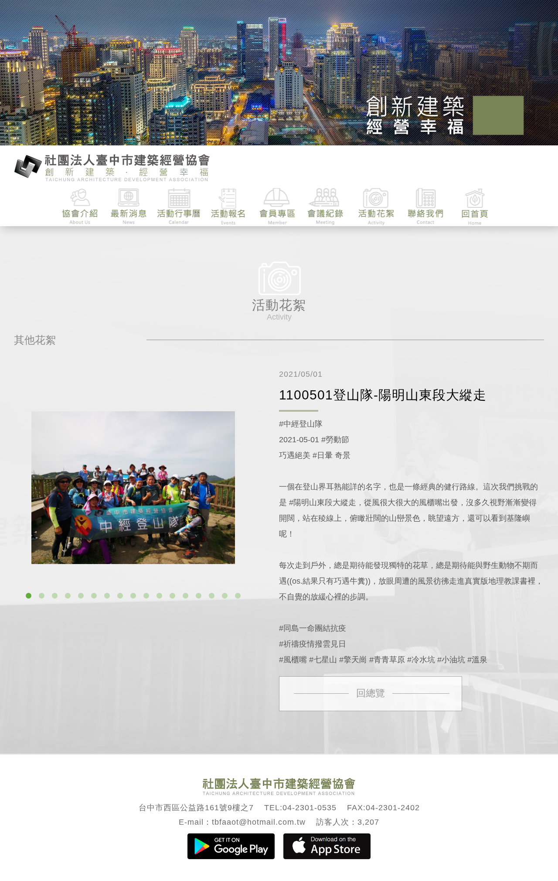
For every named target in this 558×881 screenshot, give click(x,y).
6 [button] (94, 596)
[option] (133, 487)
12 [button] (172, 596)
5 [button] (81, 596)
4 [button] (68, 596)
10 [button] (146, 596)
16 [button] (225, 596)
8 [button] (120, 596)
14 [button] (198, 596)
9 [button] (133, 596)
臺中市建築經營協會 (112, 167)
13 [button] (185, 596)
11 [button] (159, 596)
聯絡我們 (425, 206)
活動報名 (228, 206)
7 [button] (107, 596)
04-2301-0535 (309, 807)
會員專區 (277, 206)
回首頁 (474, 206)
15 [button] (212, 596)
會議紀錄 (326, 206)
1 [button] (28, 596)
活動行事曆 (179, 206)
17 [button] (238, 596)
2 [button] (41, 596)
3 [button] (55, 596)
